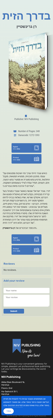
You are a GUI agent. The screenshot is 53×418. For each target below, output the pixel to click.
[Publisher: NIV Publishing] (26, 116)
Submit (13, 311)
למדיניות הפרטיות (15, 405)
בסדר (8, 411)
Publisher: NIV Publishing (26, 119)
